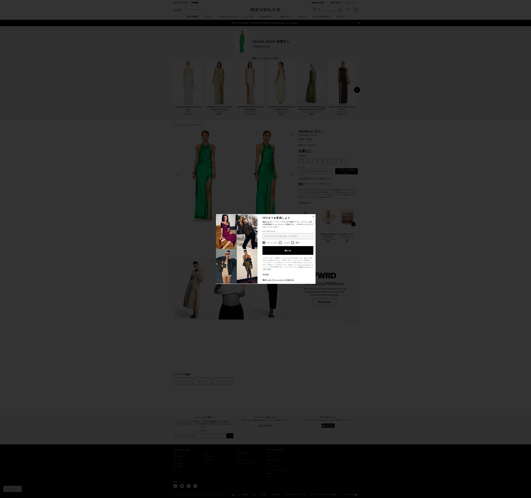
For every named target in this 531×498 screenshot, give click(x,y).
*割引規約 (265, 274)
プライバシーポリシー (304, 265)
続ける (288, 250)
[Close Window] (313, 216)
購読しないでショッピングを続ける (278, 280)
